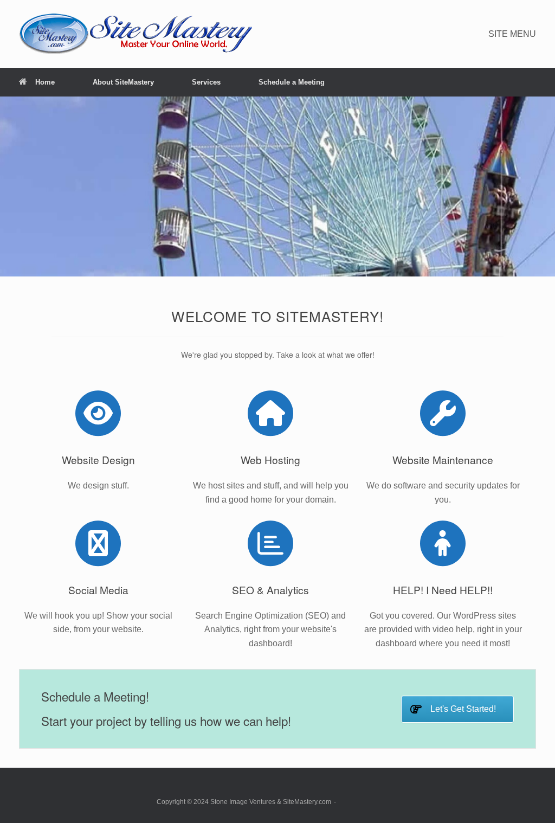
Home (45, 82)
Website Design (98, 459)
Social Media (98, 589)
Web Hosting (270, 459)
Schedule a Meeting (292, 82)
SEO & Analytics (270, 589)
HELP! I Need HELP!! (443, 589)
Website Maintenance (442, 459)
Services (206, 82)
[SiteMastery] (135, 34)
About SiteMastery (123, 82)
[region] (277, 187)
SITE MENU (512, 33)
